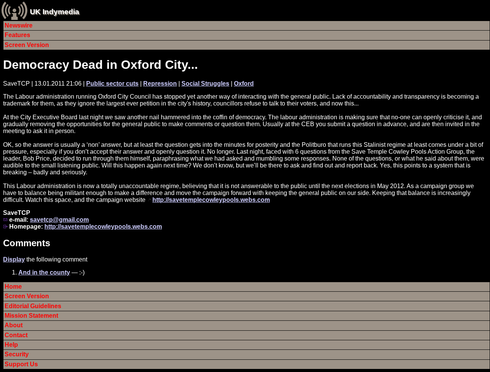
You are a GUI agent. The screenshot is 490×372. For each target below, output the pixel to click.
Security (17, 354)
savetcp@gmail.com (59, 219)
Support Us (21, 364)
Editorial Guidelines (33, 306)
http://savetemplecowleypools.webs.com (211, 200)
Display (14, 259)
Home (13, 286)
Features (17, 35)
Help (11, 344)
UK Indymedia (54, 12)
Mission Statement (31, 315)
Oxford (244, 83)
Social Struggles (205, 83)
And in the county (44, 272)
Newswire (19, 25)
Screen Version (27, 45)
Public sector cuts (112, 83)
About (14, 325)
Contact (16, 335)
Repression (160, 83)
